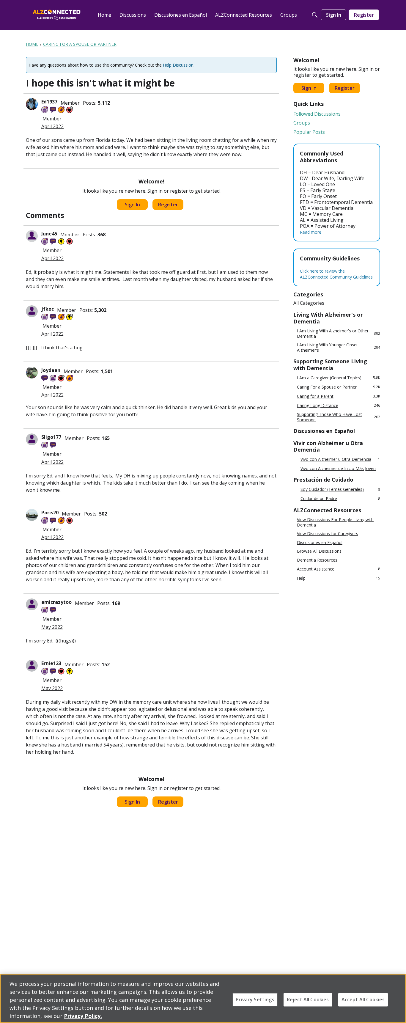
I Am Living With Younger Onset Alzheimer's (338, 347)
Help (338, 578)
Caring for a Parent (338, 396)
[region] (203, 998)
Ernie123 (51, 663)
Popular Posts (309, 132)
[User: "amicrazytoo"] (32, 604)
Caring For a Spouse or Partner (338, 387)
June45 (49, 233)
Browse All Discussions (319, 551)
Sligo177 (51, 437)
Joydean (50, 370)
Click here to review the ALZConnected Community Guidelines (336, 274)
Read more (310, 232)
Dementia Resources (317, 560)
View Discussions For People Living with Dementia (335, 522)
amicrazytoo (56, 602)
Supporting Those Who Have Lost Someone (338, 417)
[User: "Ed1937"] (32, 104)
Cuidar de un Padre (340, 499)
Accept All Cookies (363, 999)
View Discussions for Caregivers (327, 533)
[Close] (396, 997)
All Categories (308, 303)
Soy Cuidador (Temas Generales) (340, 489)
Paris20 (50, 512)
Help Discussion (178, 65)
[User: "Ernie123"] (32, 666)
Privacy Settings (255, 999)
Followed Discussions (317, 114)
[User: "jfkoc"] (32, 311)
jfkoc (47, 309)
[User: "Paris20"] (32, 515)
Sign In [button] (132, 204)
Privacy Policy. (83, 1015)
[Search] (314, 15)
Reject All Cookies (308, 999)
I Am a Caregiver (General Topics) (338, 378)
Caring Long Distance (338, 405)
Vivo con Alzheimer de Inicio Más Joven (338, 468)
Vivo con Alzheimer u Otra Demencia (340, 459)
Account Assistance (338, 569)
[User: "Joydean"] (32, 372)
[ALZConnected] (56, 14)
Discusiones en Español (319, 542)
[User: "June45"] (32, 236)
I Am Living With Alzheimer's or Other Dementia (338, 333)
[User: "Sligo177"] (32, 439)
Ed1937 (49, 101)
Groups (301, 123)
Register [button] (168, 204)
